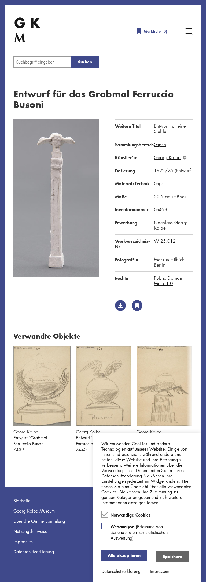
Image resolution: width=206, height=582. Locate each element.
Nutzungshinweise (30, 531)
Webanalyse (139, 532)
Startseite (22, 501)
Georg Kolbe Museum (34, 511)
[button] (189, 31)
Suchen (85, 62)
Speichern (172, 556)
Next (200, 386)
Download (120, 305)
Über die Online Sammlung (39, 521)
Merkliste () (155, 31)
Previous (5, 386)
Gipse (160, 144)
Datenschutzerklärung (33, 552)
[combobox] (42, 62)
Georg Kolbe (167, 157)
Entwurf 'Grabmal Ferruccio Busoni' (30, 441)
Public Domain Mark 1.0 (168, 280)
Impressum (23, 541)
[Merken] (137, 305)
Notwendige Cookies (131, 514)
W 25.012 (165, 241)
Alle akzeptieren (124, 555)
